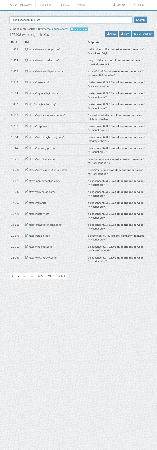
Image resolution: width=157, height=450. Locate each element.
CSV (126, 33)
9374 (51, 275)
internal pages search (55, 28)
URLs (113, 33)
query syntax (80, 29)
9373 (41, 275)
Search (140, 19)
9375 (62, 275)
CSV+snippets (144, 33)
